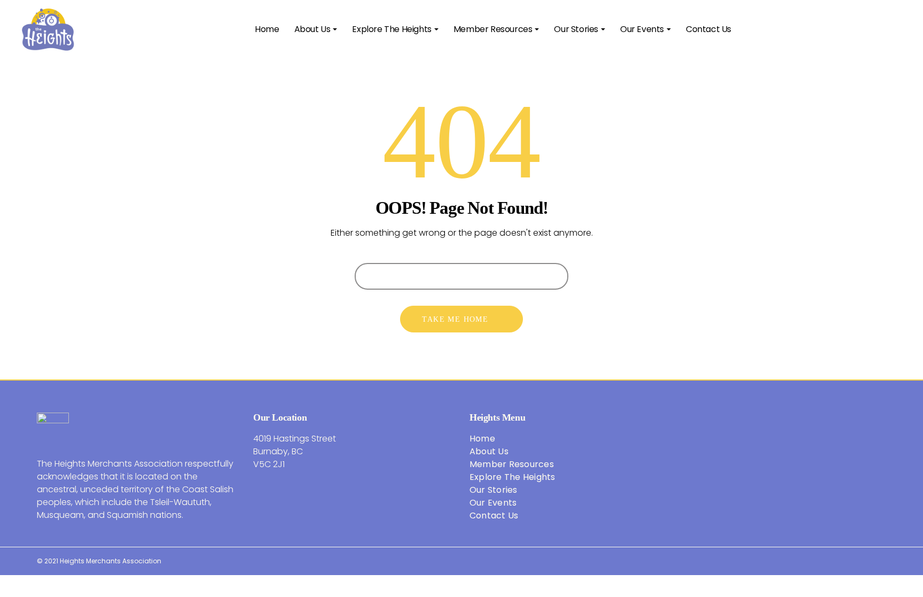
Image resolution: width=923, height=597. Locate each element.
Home (482, 438)
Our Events (493, 503)
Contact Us (494, 515)
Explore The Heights (513, 477)
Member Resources (512, 464)
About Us (489, 451)
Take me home (455, 319)
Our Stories (494, 490)
